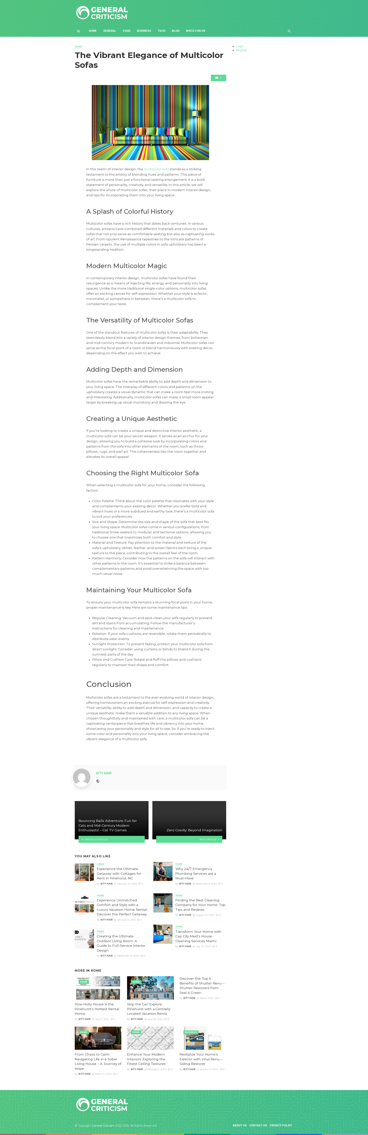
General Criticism (103, 1125)
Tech (161, 31)
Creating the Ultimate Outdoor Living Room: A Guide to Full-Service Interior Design (121, 943)
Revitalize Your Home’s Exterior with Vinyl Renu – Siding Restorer (201, 1059)
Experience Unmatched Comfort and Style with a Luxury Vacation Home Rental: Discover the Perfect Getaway (122, 907)
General (109, 31)
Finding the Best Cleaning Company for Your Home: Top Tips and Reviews (200, 905)
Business (144, 31)
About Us (240, 1125)
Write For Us (195, 31)
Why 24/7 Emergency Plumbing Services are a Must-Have (195, 873)
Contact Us (258, 1125)
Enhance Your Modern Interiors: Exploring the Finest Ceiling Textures (146, 1059)
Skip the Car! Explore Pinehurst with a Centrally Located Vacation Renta (148, 1009)
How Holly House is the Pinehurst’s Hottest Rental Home (97, 1009)
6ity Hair (104, 773)
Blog (175, 31)
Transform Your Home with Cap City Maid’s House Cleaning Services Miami (198, 936)
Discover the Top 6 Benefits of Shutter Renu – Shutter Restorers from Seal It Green (202, 985)
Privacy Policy (281, 1125)
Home (93, 31)
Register (241, 50)
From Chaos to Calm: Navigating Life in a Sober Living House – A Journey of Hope (98, 1061)
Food (126, 31)
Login (239, 46)
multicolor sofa (156, 169)
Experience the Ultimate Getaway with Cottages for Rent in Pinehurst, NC (119, 873)
